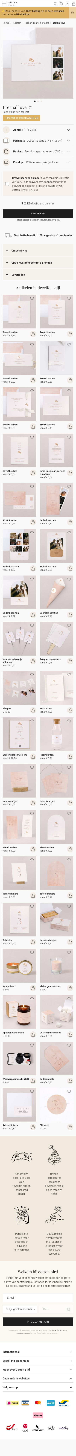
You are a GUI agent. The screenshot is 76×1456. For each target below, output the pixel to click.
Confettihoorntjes (49, 613)
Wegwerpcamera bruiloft (16, 1079)
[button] (72, 13)
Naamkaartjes (10, 801)
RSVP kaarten (10, 520)
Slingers (7, 708)
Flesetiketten (47, 754)
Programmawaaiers (50, 659)
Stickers (44, 1125)
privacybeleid (57, 1330)
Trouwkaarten (10, 332)
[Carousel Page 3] (41, 101)
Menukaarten (10, 847)
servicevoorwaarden (24, 1333)
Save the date (10, 471)
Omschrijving (19, 250)
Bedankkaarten (48, 520)
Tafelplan (8, 940)
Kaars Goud (9, 986)
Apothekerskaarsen (13, 1032)
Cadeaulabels (47, 1079)
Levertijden (18, 274)
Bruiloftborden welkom (15, 754)
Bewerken (38, 213)
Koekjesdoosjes (48, 940)
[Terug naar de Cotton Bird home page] (13, 5)
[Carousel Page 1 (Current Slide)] (35, 101)
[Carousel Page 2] (38, 101)
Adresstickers (10, 1125)
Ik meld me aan (38, 1321)
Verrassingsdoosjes (50, 1032)
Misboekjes (46, 708)
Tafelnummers (10, 893)
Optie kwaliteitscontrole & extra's (31, 262)
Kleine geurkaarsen (50, 986)
